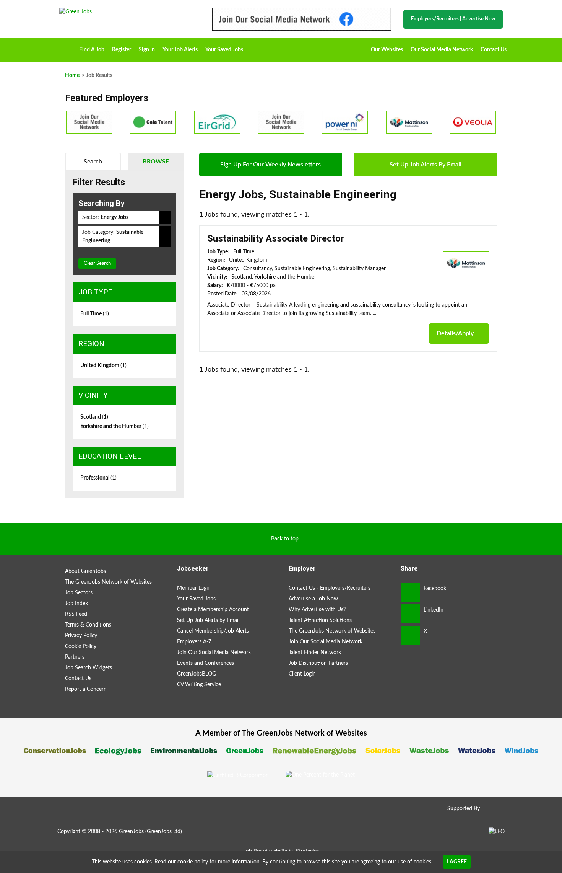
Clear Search (97, 263)
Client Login (302, 674)
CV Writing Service (199, 684)
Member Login (194, 588)
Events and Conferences (205, 663)
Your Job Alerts (180, 49)
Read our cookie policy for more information (207, 862)
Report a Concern (86, 689)
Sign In (147, 49)
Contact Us (494, 49)
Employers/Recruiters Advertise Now (453, 18)
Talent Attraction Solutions (320, 620)
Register (121, 49)
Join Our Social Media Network (214, 652)
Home (67, 47)
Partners (74, 657)
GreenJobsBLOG (196, 674)
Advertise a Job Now (313, 599)
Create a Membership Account (213, 609)
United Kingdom (103, 365)
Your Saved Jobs (224, 49)
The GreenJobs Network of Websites (108, 582)
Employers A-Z (194, 642)
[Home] (128, 12)
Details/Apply (455, 333)
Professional (98, 478)
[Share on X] (410, 635)
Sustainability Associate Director (275, 238)
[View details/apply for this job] (466, 262)
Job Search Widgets (88, 668)
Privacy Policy (81, 635)
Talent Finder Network (315, 652)
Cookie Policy (80, 646)
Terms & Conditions (88, 625)
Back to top (285, 539)
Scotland (94, 417)
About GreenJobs (85, 571)
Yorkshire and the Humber (114, 426)
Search (93, 161)
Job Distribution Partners (318, 663)
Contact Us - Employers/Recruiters (329, 588)
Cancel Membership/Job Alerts (213, 631)
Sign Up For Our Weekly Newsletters (270, 165)
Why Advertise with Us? (317, 609)
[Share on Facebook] (410, 592)
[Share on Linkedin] (410, 613)
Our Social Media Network (442, 49)
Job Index (76, 603)
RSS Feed (76, 614)
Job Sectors (79, 593)
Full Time (94, 314)
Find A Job (91, 49)
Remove (165, 217)
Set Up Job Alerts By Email (425, 165)
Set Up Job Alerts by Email (208, 620)
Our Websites (387, 49)
